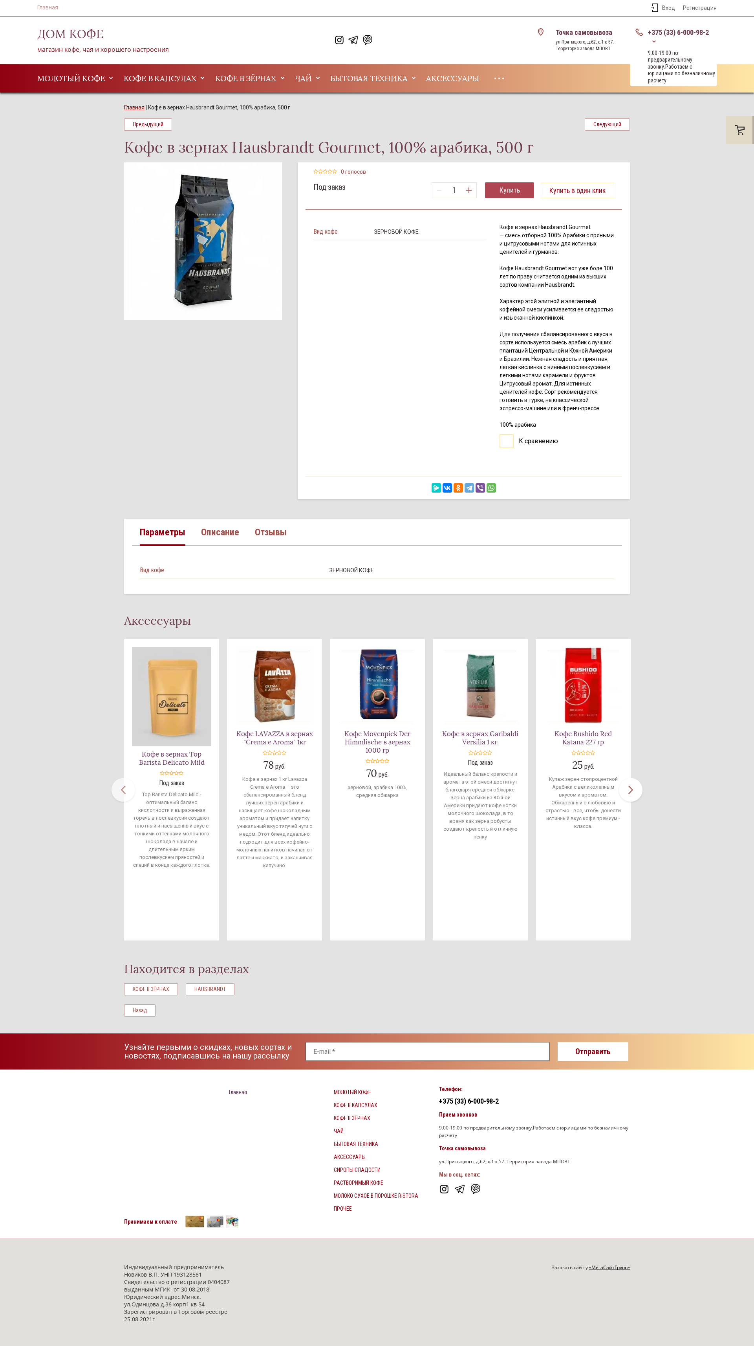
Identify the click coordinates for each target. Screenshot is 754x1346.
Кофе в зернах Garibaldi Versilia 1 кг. (480, 738)
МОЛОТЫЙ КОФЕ (71, 78)
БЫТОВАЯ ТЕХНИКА (368, 78)
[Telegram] (469, 488)
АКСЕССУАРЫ (452, 78)
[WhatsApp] (491, 488)
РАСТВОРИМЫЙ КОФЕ (358, 1183)
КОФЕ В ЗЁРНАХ (245, 78)
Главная (47, 7)
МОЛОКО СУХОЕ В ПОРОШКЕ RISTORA (376, 1196)
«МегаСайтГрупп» (609, 1267)
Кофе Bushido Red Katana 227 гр (583, 738)
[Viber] (480, 488)
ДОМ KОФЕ (70, 34)
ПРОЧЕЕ (343, 1209)
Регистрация (700, 8)
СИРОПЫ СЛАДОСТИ (357, 1170)
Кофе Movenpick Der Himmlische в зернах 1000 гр (377, 742)
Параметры (162, 532)
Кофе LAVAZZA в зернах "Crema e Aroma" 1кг (274, 738)
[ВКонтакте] (447, 488)
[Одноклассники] (458, 488)
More (499, 78)
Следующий (607, 124)
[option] (203, 241)
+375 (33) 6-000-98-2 (678, 32)
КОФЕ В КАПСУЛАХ (160, 78)
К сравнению (537, 441)
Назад (140, 1010)
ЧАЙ (303, 78)
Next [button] (630, 790)
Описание (220, 532)
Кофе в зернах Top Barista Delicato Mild (172, 758)
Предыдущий (148, 124)
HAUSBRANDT (210, 989)
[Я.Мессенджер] (436, 488)
